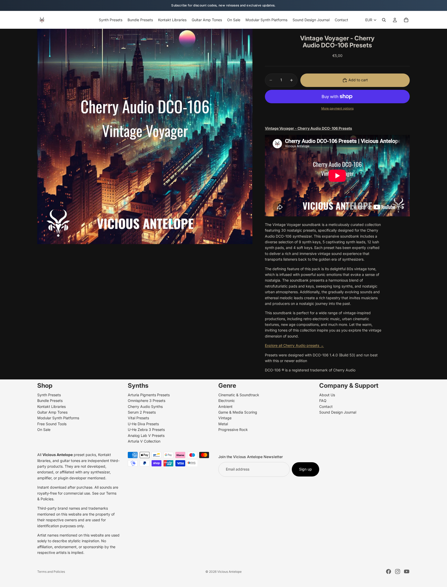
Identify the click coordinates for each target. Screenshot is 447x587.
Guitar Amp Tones (52, 412)
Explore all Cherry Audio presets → (294, 345)
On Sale (43, 429)
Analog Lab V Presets (146, 435)
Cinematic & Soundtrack (238, 395)
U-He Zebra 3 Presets (146, 429)
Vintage (225, 418)
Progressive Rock (233, 429)
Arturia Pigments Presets (149, 395)
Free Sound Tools (51, 424)
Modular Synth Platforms (58, 418)
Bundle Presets (50, 400)
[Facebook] (388, 571)
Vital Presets (138, 418)
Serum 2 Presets (142, 412)
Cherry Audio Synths (145, 406)
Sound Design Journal (337, 412)
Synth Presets (49, 395)
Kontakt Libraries (51, 406)
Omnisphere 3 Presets (146, 400)
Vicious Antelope (229, 572)
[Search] (384, 20)
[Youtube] (407, 571)
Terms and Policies (51, 572)
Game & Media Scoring (237, 412)
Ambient (225, 406)
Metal (223, 424)
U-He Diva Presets (143, 424)
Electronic (226, 400)
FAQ (322, 400)
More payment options (337, 108)
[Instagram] (397, 571)
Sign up (305, 469)
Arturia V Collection (144, 441)
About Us (327, 395)
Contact (326, 406)
